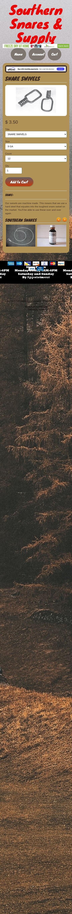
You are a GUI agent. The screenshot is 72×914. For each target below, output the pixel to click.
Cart (54, 54)
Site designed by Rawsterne (36, 306)
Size (7, 141)
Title (7, 129)
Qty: (7, 166)
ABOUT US (33, 277)
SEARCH (17, 277)
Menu (18, 54)
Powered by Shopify (36, 309)
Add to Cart (19, 182)
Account (38, 54)
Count (8, 153)
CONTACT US (52, 277)
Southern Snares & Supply (31, 301)
